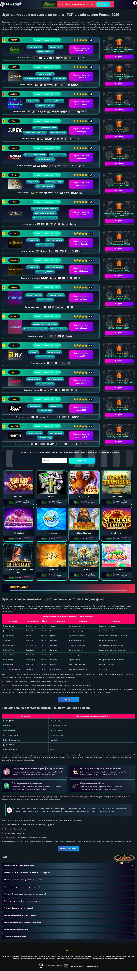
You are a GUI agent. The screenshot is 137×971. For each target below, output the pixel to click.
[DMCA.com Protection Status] (66, 966)
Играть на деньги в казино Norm (81, 157)
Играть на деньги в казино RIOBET (81, 49)
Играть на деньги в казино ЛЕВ (81, 76)
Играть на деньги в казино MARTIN (81, 435)
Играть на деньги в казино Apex (81, 130)
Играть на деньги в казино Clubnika (81, 103)
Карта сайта (68, 950)
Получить (103, 4)
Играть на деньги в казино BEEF (81, 408)
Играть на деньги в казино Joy (81, 213)
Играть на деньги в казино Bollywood (81, 269)
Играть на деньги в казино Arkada (81, 297)
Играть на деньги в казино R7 (81, 354)
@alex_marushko (92, 966)
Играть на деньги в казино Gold (81, 184)
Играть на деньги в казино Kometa (81, 326)
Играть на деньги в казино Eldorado (81, 242)
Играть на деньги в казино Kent (81, 381)
